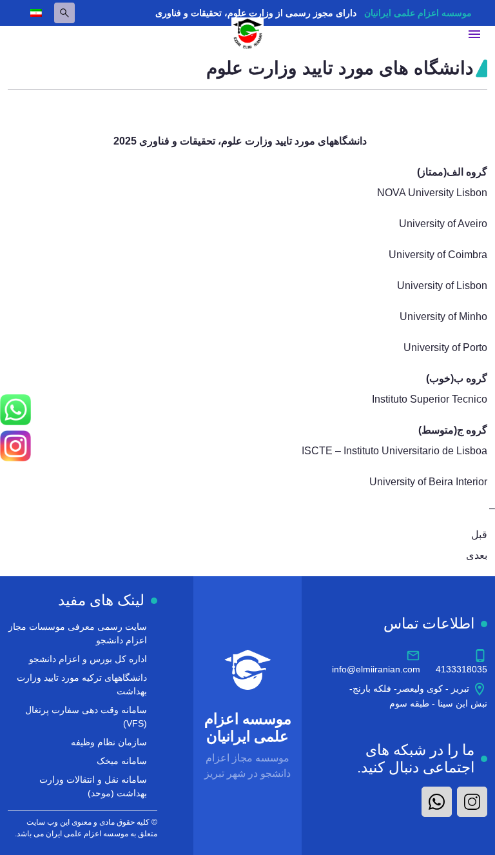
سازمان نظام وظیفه (109, 742)
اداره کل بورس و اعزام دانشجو (88, 659)
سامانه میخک (122, 761)
